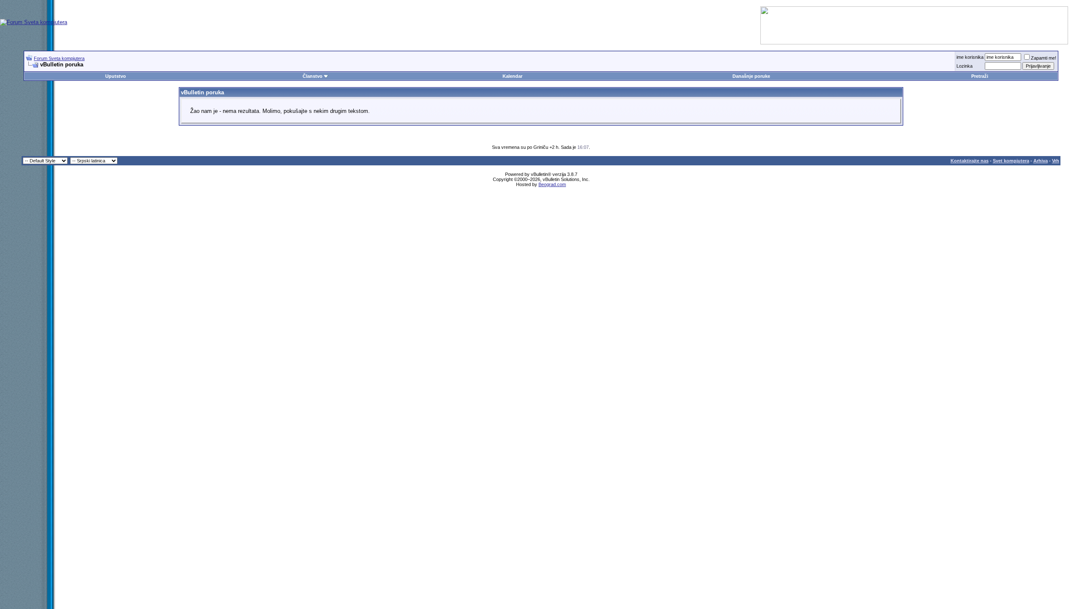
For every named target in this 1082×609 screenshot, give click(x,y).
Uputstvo (115, 76)
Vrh (1055, 160)
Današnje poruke (751, 76)
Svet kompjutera (1011, 160)
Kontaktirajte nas (970, 160)
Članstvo (312, 76)
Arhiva (1040, 160)
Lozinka (964, 66)
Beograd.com (552, 184)
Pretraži (979, 76)
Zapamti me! (1043, 57)
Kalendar (512, 76)
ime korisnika (970, 57)
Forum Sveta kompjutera (59, 58)
